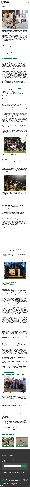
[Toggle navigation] (29, 2)
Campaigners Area (6, 483)
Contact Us (3, 460)
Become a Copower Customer (6, 283)
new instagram (21, 93)
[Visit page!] (23, 480)
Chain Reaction (4, 456)
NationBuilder (13, 484)
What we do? (4, 455)
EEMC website (12, 91)
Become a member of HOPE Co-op (7, 200)
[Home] (5, 2)
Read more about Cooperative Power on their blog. (9, 282)
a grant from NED (6, 292)
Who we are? (4, 454)
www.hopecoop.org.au (14, 199)
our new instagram (14, 427)
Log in (9, 483)
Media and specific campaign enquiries (15, 459)
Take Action (3, 459)
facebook (16, 93)
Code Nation (21, 483)
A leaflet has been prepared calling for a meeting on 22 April (10, 349)
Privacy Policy (4, 461)
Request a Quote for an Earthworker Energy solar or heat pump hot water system (13, 92)
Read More (26, 434)
